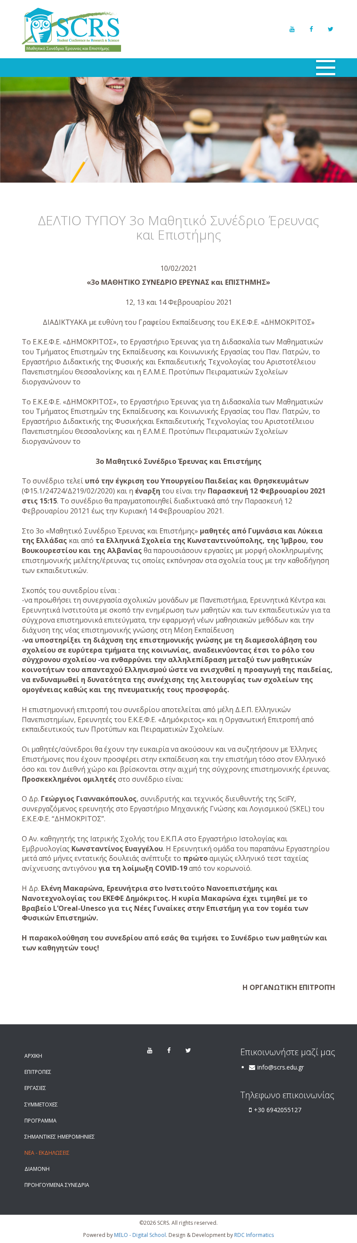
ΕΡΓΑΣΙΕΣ (35, 1088)
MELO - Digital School (140, 1235)
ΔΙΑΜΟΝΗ (37, 1169)
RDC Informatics (254, 1235)
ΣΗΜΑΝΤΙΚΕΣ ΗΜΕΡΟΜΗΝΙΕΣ (59, 1136)
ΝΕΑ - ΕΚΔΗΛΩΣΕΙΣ (47, 1152)
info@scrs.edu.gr (280, 1067)
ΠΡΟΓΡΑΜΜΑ (40, 1120)
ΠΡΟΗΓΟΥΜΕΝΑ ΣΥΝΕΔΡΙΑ (56, 1185)
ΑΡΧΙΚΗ (33, 1056)
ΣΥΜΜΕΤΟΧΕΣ (41, 1104)
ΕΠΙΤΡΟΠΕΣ (37, 1072)
